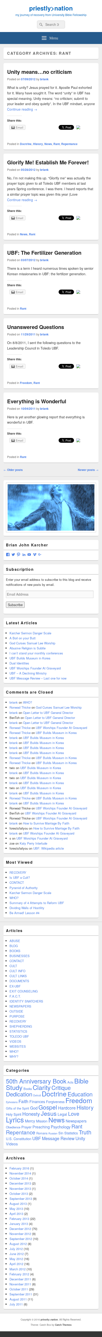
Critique (61, 1088)
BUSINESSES (19, 956)
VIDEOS (15, 1041)
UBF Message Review (53, 1138)
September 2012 (20, 1238)
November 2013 (20, 1188)
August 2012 (18, 1243)
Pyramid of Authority (23, 887)
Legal (62, 1114)
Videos (12, 1143)
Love (73, 1113)
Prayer (26, 1126)
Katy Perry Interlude (33, 843)
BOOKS (14, 951)
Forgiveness (55, 1101)
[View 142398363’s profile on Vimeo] (35, 554)
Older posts (13, 470)
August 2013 (18, 1203)
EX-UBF (15, 986)
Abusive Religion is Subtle (27, 648)
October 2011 (18, 1289)
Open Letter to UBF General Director (48, 712)
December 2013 (20, 1183)
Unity (80, 1138)
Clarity (42, 1087)
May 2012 (16, 1258)
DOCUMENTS (19, 981)
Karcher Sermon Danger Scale (30, 633)
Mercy (30, 1120)
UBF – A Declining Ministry (28, 673)
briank (44, 79)
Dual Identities (19, 663)
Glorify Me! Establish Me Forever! (48, 162)
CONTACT (16, 882)
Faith (23, 1101)
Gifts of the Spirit (17, 1108)
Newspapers (76, 1120)
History (38, 144)
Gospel (47, 1107)
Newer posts (88, 470)
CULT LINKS (18, 976)
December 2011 (20, 1279)
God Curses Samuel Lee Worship (32, 643)
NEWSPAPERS (20, 1006)
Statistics (71, 1132)
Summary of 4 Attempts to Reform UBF (36, 902)
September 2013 (20, 1198)
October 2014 (18, 1178)
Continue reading (22, 109)
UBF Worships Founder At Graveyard (35, 668)
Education (80, 1094)
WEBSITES (17, 1046)
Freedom (26, 383)
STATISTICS (18, 1031)
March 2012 (17, 1269)
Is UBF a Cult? (19, 877)
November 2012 (20, 1233)
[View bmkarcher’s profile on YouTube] (29, 554)
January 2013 (18, 1223)
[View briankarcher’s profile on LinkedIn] (24, 554)
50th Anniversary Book (36, 1081)
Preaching (41, 1126)
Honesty (31, 1113)
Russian (52, 1133)
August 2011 (18, 1299)
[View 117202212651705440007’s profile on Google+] (40, 554)
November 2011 (20, 1284)
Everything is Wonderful (36, 401)
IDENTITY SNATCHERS (26, 1001)
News (48, 144)
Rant (56, 144)
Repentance (69, 144)
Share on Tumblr (14, 134)
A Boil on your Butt (22, 638)
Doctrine (26, 144)
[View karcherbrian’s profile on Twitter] (13, 554)
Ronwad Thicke (20, 707)
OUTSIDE (16, 1011)
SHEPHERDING (20, 1026)
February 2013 (19, 1218)
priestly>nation (51, 8)
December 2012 (20, 1228)
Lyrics (15, 1119)
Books (27, 1088)
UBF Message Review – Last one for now (37, 678)
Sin (60, 1132)
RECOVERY (17, 872)
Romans (41, 1133)
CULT (13, 966)
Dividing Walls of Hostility (26, 908)
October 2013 (18, 1193)
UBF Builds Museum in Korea (29, 658)
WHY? (13, 1056)
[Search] (40, 24)
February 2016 (19, 1168)
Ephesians (12, 1102)
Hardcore (67, 1108)
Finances (37, 1101)
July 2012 (16, 1248)
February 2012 (19, 1274)
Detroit (37, 1095)
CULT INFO (17, 971)
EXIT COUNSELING (23, 991)
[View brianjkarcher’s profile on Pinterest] (18, 554)
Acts (70, 1082)
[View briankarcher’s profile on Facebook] (8, 554)
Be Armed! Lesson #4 (24, 913)
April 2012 (16, 1264)
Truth (85, 1132)
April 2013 (16, 1213)
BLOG (13, 945)
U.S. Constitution (18, 1138)
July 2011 (16, 1304)
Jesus (49, 1113)
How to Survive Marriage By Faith (46, 823)
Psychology (60, 1127)
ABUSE (14, 940)
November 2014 (20, 1173)
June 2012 (16, 1253)
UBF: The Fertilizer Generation (44, 252)
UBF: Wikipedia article (48, 848)
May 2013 (16, 1208)
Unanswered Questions (35, 327)
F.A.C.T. (15, 996)
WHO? (27, 702)
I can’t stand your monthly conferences (36, 653)
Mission (41, 1120)
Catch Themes (63, 1324)
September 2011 (20, 1294)
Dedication (19, 1094)
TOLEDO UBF (19, 1036)
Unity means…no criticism (39, 71)
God (33, 1108)
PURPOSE (17, 1016)
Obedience (13, 1127)
